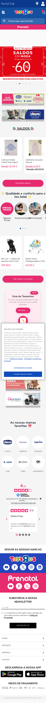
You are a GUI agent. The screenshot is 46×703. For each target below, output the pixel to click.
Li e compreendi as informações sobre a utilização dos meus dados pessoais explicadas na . (23, 615)
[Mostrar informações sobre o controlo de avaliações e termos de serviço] (40, 499)
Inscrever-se (23, 625)
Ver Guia (21, 310)
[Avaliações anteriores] (6, 519)
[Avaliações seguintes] (39, 519)
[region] (23, 351)
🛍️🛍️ (23, 129)
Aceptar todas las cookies (23, 374)
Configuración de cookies (23, 368)
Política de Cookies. (16, 359)
